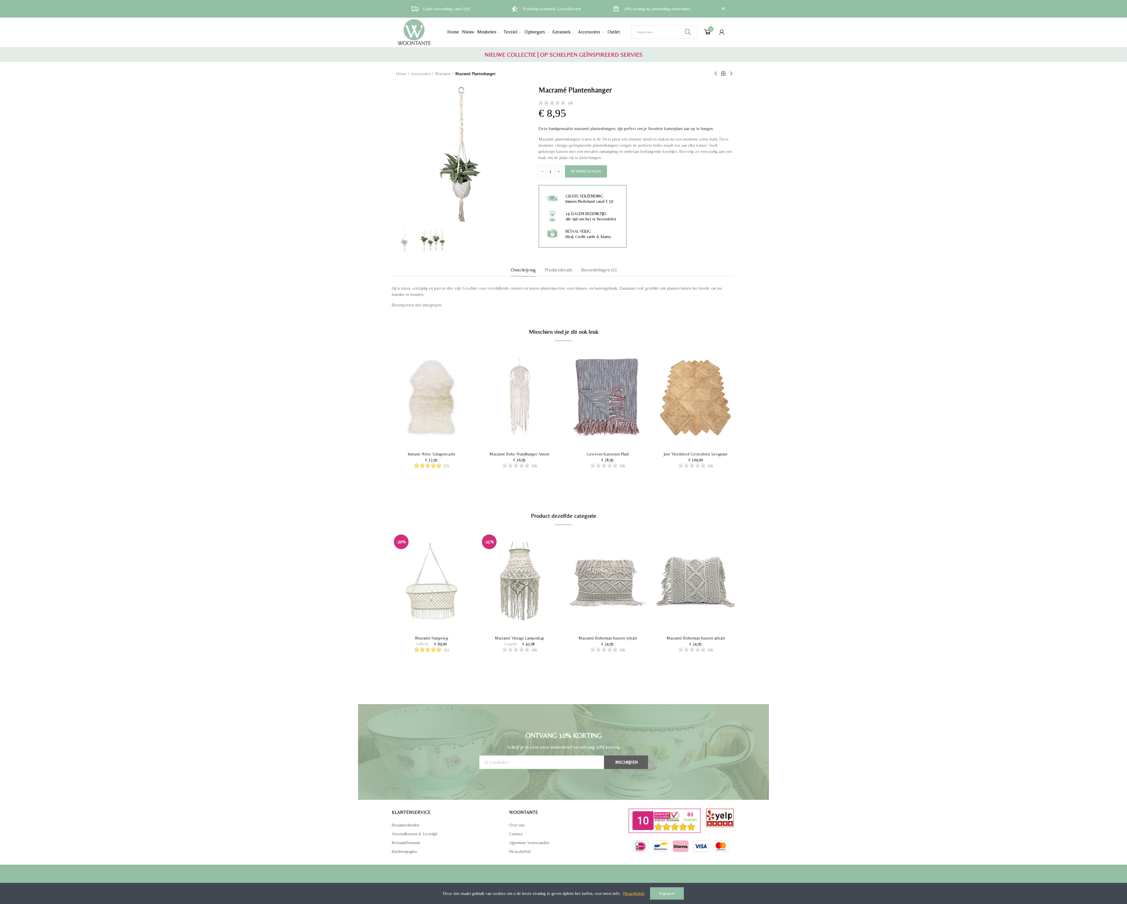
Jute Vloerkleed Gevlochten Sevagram (695, 454)
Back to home (723, 74)
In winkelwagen (586, 171)
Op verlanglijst (456, 358)
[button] (375, 608)
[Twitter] (558, 877)
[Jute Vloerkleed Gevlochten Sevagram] (695, 397)
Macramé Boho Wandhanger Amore (520, 454)
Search (688, 32)
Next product (730, 74)
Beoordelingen (599, 270)
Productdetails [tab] (558, 270)
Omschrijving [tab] (523, 270)
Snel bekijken (456, 370)
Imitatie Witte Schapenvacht (431, 454)
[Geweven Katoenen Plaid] (607, 397)
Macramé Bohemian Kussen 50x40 (607, 638)
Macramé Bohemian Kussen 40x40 (696, 638)
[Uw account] (722, 32)
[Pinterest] (568, 877)
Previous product (716, 74)
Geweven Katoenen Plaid (608, 454)
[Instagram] (579, 877)
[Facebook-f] (548, 877)
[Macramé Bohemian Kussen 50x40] (607, 581)
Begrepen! (667, 893)
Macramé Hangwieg (431, 638)
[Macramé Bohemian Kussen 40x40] (695, 581)
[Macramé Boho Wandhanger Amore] (519, 397)
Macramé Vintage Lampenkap (519, 638)
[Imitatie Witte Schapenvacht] (431, 397)
